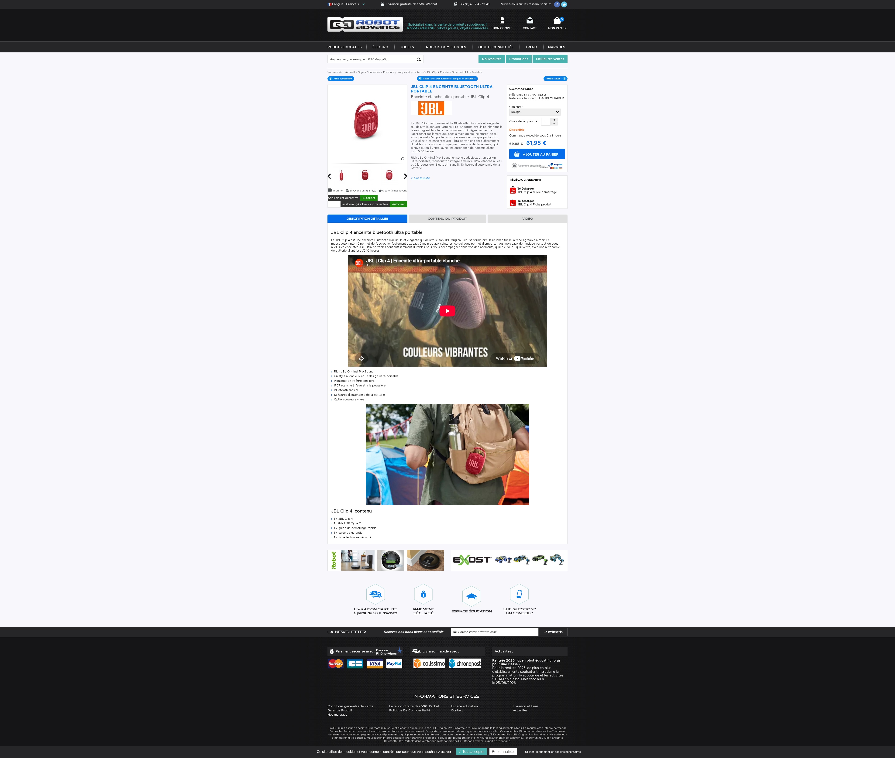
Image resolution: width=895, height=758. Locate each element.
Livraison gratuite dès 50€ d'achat (411, 4)
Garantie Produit (339, 710)
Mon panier (557, 23)
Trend (531, 47)
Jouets (407, 47)
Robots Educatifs (344, 47)
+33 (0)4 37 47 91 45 (474, 4)
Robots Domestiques (446, 47)
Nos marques (337, 714)
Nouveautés (491, 59)
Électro (380, 47)
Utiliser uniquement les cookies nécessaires (553, 752)
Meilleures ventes (550, 59)
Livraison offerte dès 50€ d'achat (414, 706)
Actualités (520, 710)
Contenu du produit (447, 218)
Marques (556, 47)
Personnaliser (503, 752)
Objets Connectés (495, 47)
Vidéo (527, 218)
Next (405, 176)
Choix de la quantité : (524, 121)
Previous (329, 176)
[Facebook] (557, 4)
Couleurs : (516, 107)
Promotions (518, 59)
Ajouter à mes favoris (394, 190)
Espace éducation (464, 706)
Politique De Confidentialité (409, 710)
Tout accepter (473, 752)
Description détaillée (367, 218)
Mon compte (502, 28)
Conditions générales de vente (350, 706)
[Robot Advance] (365, 24)
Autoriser (368, 198)
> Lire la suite (420, 178)
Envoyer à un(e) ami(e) (362, 190)
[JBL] (431, 108)
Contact (530, 28)
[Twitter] (564, 4)
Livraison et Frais (525, 706)
